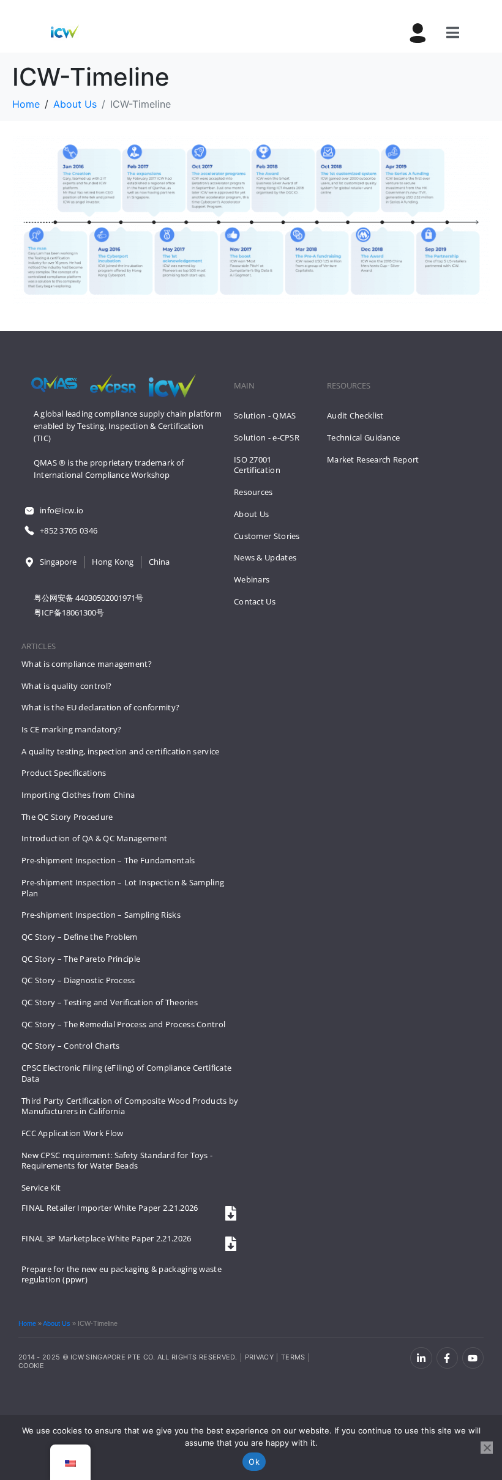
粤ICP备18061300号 (69, 612)
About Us (56, 1323)
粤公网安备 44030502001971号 (88, 597)
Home (27, 1323)
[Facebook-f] (447, 1358)
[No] (487, 1447)
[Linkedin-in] (421, 1358)
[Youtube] (473, 1358)
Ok (254, 1462)
